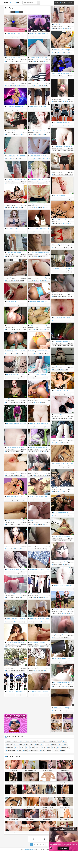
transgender (10, 747)
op (60, 741)
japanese (9, 744)
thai (28, 741)
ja (27, 747)
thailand (55, 750)
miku (19, 750)
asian (45, 741)
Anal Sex (55, 28)
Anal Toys (55, 52)
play (16, 744)
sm (40, 741)
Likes (17, 12)
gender (38, 747)
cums (22, 747)
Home (56, 2)
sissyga (49, 750)
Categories (70, 2)
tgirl (32, 744)
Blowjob (47, 353)
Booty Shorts (66, 345)
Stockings (70, 662)
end (17, 747)
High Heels (41, 670)
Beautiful (8, 110)
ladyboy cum (65, 747)
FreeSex (12, 3)
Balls (59, 467)
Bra (22, 110)
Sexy (25, 256)
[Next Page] (44, 839)
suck (42, 750)
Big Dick (18, 36)
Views (21, 12)
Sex (72, 101)
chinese (9, 741)
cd (44, 747)
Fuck (69, 101)
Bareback (60, 174)
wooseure (54, 744)
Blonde (65, 28)
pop (32, 747)
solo (21, 744)
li (58, 747)
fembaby (63, 750)
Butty (70, 28)
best (49, 747)
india (47, 744)
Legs (46, 670)
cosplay (16, 741)
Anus (12, 61)
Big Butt (60, 28)
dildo (25, 750)
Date (12, 12)
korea (22, 741)
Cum (45, 573)
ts (42, 744)
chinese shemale (11, 750)
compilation (53, 741)
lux (66, 744)
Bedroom (64, 296)
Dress (71, 613)
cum (65, 741)
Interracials (70, 710)
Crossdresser (22, 85)
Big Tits (65, 52)
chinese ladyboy (34, 750)
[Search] (38, 2)
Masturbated (37, 621)
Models (63, 2)
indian (37, 744)
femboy (34, 741)
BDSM (22, 305)
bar (54, 747)
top (61, 744)
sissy (26, 744)
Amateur (31, 61)
